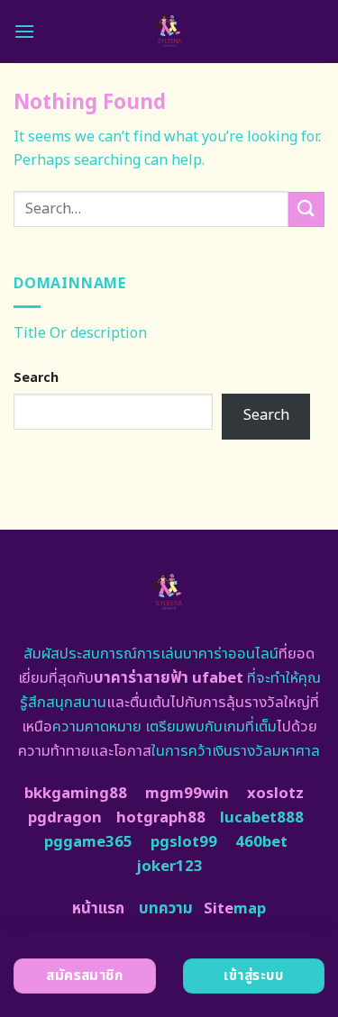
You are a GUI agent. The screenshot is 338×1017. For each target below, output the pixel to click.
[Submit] (306, 209)
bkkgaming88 (75, 793)
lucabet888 (262, 818)
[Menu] (24, 31)
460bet (261, 842)
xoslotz (275, 793)
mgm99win (187, 793)
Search (36, 377)
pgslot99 (184, 842)
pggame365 (88, 842)
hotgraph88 (161, 818)
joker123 (169, 866)
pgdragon (65, 818)
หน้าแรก (98, 909)
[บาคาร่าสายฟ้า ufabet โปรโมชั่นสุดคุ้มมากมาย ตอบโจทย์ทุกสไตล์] (169, 31)
